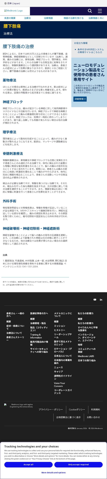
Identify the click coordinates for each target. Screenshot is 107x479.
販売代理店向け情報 (39, 343)
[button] (100, 9)
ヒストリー (59, 330)
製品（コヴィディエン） (39, 329)
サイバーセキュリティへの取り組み (39, 350)
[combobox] (12, 3)
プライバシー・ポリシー (51, 410)
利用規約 (95, 410)
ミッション (59, 326)
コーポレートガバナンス (63, 391)
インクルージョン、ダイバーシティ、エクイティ (87, 338)
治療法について (14, 333)
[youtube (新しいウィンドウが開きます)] (94, 300)
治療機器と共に (96, 18)
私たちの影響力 (85, 323)
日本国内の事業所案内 (63, 361)
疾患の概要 (9, 18)
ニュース (58, 367)
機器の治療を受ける (74, 18)
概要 (8, 322)
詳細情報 (78, 99)
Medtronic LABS (86, 356)
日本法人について (63, 356)
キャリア (58, 372)
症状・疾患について (15, 327)
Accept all (28, 464)
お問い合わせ (93, 417)
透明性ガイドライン (63, 377)
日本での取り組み (87, 361)
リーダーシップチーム (63, 336)
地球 (80, 345)
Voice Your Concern (59, 384)
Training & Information (36, 336)
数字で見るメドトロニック (63, 343)
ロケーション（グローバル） (63, 350)
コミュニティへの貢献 (87, 350)
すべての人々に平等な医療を (88, 329)
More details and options (54, 472)
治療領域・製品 (38, 323)
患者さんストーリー (15, 338)
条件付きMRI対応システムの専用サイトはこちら (91, 51)
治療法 (27, 18)
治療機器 (48, 18)
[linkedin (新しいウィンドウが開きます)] (100, 300)
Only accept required (78, 464)
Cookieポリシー (77, 410)
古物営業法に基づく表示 (68, 417)
